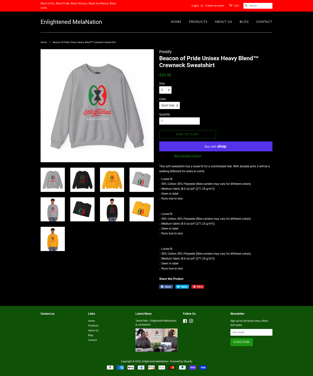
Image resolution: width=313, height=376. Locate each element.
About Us (223, 22)
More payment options (187, 156)
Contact (264, 22)
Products (198, 22)
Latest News (143, 313)
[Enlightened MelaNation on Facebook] (185, 321)
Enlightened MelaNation (71, 21)
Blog (244, 22)
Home (176, 22)
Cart (236, 5)
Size (162, 83)
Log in (195, 5)
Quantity (164, 114)
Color (162, 99)
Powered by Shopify (181, 361)
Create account (214, 5)
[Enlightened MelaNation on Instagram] (191, 321)
